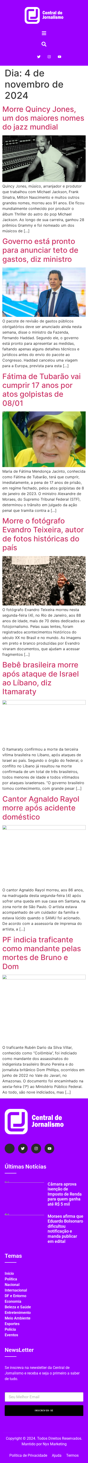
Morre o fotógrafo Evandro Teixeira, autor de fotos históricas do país (43, 534)
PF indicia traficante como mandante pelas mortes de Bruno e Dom (41, 953)
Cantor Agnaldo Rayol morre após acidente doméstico (40, 807)
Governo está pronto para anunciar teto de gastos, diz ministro (40, 250)
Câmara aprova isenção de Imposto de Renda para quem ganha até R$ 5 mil (65, 1194)
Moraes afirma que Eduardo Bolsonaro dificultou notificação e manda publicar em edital (65, 1229)
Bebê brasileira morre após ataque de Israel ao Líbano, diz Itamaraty (40, 678)
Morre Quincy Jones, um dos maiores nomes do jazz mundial (43, 118)
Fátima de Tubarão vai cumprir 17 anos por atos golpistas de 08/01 (41, 390)
